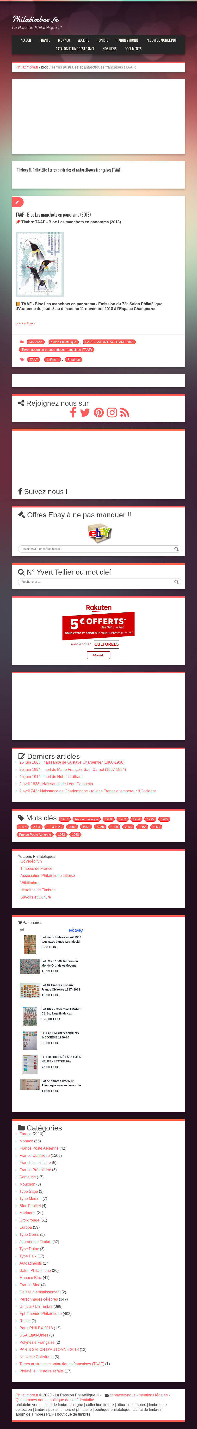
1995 (150, 819)
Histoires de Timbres (37, 890)
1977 (22, 827)
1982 (142, 827)
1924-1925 (54, 827)
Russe (25, 1321)
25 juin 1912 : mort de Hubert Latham (50, 777)
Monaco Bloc (30, 1278)
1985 (164, 819)
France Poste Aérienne (35, 834)
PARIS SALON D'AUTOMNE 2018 (109, 342)
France (25, 1134)
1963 (61, 834)
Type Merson (30, 1199)
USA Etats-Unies (33, 1335)
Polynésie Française (37, 1342)
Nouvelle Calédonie (36, 1357)
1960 (114, 827)
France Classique (34, 1155)
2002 (72, 827)
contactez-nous (122, 1395)
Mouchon (35, 342)
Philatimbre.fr (35, 19)
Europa (25, 1227)
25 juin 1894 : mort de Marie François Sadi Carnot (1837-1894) (72, 769)
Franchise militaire (35, 1163)
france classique (86, 819)
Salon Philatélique (63, 342)
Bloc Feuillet (30, 1206)
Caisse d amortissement (40, 1292)
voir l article (24, 323)
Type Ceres (29, 1235)
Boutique (74, 360)
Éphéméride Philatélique (40, 1314)
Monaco (26, 1141)
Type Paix (28, 1256)
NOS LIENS (110, 49)
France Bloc (29, 1285)
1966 (86, 827)
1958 (108, 819)
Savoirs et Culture (35, 897)
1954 (136, 819)
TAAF (34, 360)
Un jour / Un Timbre (36, 1306)
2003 (36, 827)
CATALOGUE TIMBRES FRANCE (75, 49)
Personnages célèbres (38, 1299)
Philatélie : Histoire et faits (41, 1371)
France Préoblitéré (35, 1170)
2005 (128, 827)
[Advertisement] (96, 116)
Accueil (26, 40)
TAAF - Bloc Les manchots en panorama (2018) (53, 215)
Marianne (27, 1213)
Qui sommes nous (31, 1400)
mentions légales (153, 1395)
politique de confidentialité (71, 1400)
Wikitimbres (30, 883)
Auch (100, 827)
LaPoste (52, 360)
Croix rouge (29, 1220)
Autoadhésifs (30, 1263)
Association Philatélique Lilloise (47, 876)
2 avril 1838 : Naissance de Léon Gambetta (56, 784)
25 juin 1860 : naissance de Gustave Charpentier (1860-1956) (71, 762)
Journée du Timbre (35, 1242)
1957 (64, 819)
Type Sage (28, 1191)
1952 (122, 819)
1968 (75, 834)
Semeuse (27, 1177)
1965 (156, 827)
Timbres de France (36, 868)
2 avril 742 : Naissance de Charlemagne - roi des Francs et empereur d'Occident (87, 791)
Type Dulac (29, 1249)
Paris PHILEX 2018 (36, 1328)
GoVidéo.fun (31, 861)
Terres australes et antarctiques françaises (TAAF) (57, 349)
